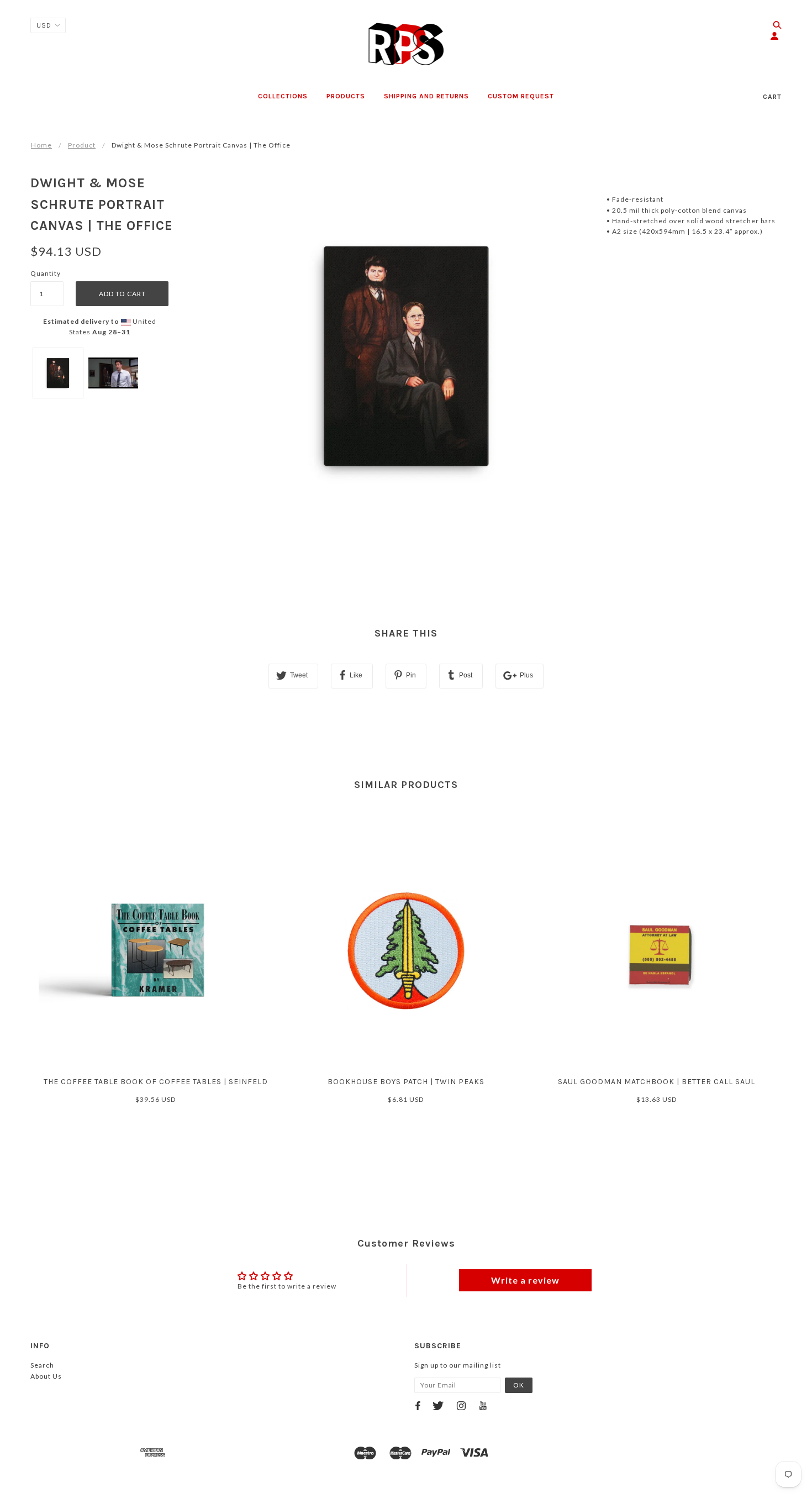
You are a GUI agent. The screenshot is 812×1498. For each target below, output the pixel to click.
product (82, 145)
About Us (46, 1376)
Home (41, 145)
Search (42, 1365)
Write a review (525, 1280)
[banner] (406, 44)
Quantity (45, 273)
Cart (772, 97)
